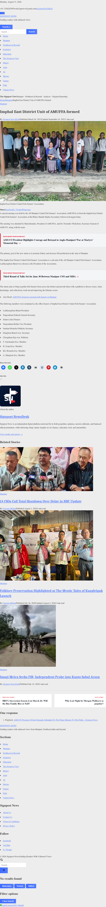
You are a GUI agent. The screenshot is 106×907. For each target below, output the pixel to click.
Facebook (40, 8)
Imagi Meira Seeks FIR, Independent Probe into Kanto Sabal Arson (50, 677)
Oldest (31, 885)
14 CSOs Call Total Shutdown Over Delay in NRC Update (40, 501)
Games (6, 80)
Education (7, 54)
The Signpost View (11, 58)
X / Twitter (17, 209)
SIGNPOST (8, 16)
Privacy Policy (9, 825)
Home (5, 36)
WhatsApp (26, 209)
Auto (5, 67)
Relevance (6, 885)
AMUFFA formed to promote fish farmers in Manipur (34, 297)
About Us (7, 812)
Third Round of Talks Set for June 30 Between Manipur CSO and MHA (41, 276)
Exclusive (7, 49)
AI (4, 71)
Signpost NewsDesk (11, 119)
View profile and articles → (11, 434)
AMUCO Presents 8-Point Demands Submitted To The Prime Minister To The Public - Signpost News (56, 719)
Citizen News (8, 89)
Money (6, 62)
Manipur (6, 40)
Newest (20, 885)
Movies (6, 76)
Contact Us (7, 817)
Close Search (8, 900)
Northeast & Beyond (11, 45)
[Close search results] (4, 870)
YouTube (47, 8)
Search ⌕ (6, 26)
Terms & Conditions (11, 821)
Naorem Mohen (9, 508)
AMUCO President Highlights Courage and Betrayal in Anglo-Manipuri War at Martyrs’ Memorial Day (48, 241)
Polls (5, 85)
